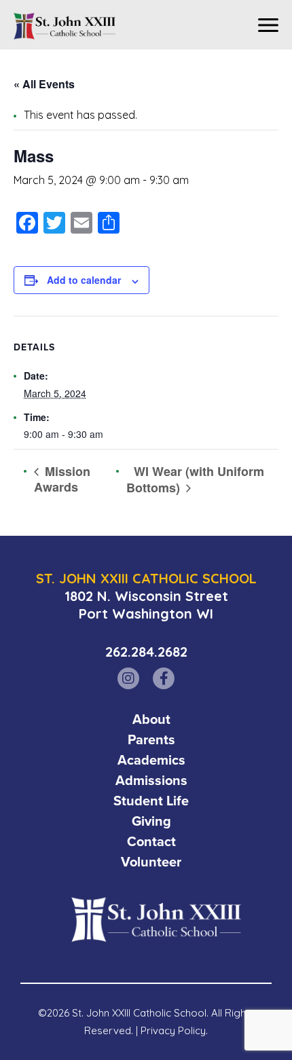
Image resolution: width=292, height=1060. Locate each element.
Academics (151, 760)
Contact (151, 841)
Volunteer (151, 862)
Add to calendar (84, 280)
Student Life (151, 800)
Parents (151, 739)
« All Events (44, 84)
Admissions (151, 780)
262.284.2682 (146, 651)
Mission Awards (62, 478)
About (151, 719)
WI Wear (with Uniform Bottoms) (195, 479)
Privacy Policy (173, 1030)
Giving (151, 821)
